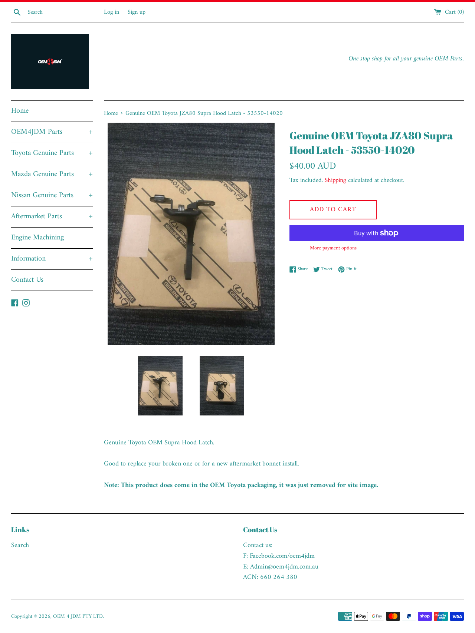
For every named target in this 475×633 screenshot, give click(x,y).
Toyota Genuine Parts (52, 153)
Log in (111, 12)
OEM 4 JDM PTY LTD (78, 616)
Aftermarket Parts (52, 216)
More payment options (333, 248)
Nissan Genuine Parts (52, 195)
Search (20, 545)
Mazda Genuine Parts (52, 174)
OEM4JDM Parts (52, 132)
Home (20, 111)
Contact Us (27, 280)
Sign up (136, 12)
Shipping (335, 180)
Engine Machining (37, 237)
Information (52, 258)
